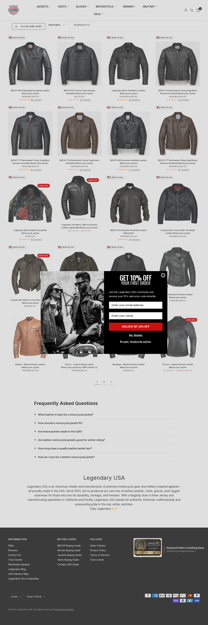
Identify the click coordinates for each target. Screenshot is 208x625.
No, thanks (135, 335)
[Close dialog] (163, 275)
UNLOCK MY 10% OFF (136, 326)
